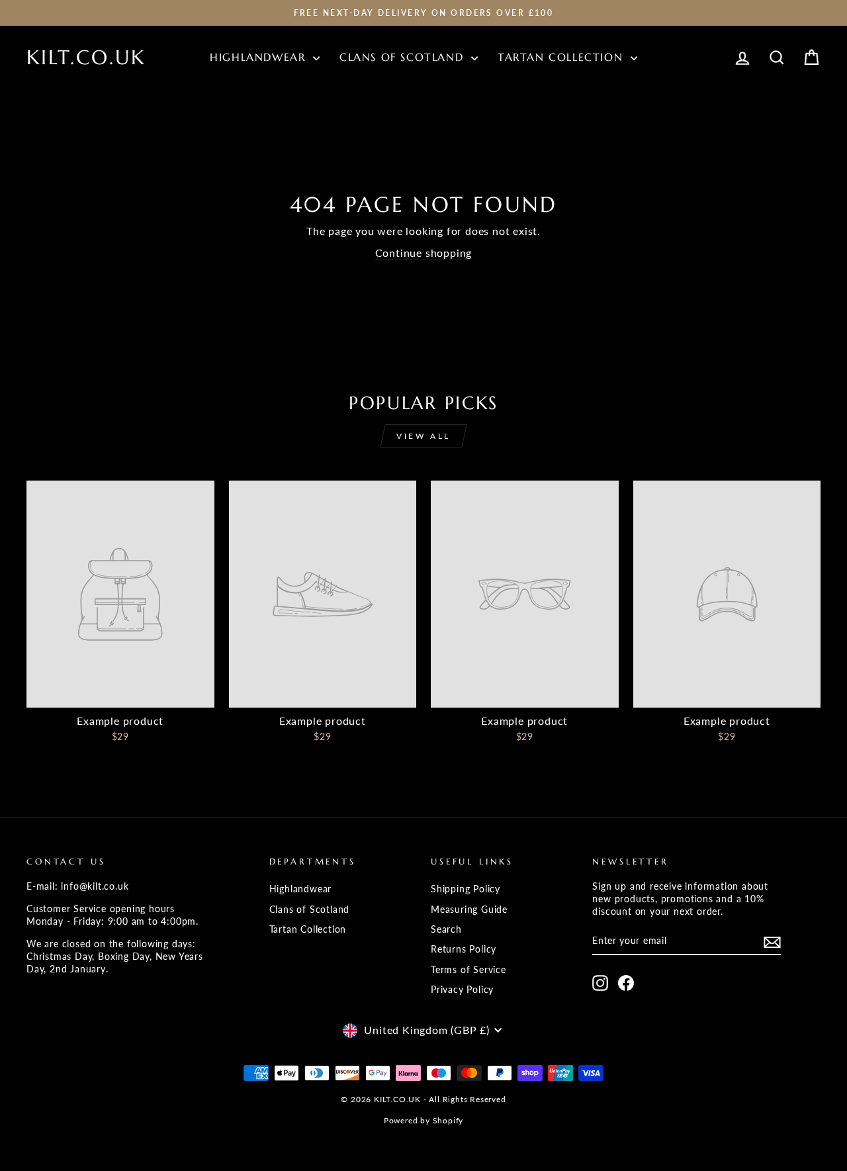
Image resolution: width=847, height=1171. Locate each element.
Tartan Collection (562, 57)
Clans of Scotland (403, 57)
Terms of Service (468, 969)
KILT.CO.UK (86, 57)
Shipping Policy (465, 889)
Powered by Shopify (423, 1120)
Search (446, 929)
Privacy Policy (462, 989)
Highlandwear (260, 57)
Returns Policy (463, 949)
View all (423, 436)
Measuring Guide (469, 909)
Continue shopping (423, 252)
